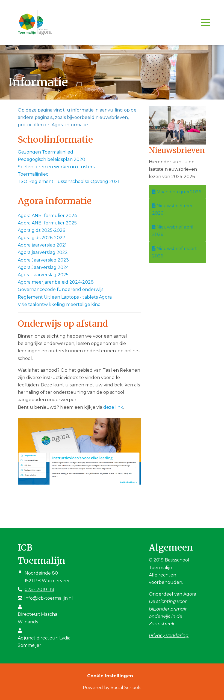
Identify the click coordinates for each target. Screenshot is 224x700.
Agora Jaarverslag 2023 (43, 260)
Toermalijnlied (33, 174)
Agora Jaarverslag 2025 (43, 274)
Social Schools (126, 687)
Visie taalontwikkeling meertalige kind (59, 304)
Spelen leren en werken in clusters (56, 166)
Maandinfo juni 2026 (178, 191)
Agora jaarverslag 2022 (43, 252)
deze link (113, 407)
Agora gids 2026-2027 (41, 237)
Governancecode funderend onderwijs (60, 289)
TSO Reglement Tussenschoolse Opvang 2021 (68, 181)
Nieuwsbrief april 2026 (172, 230)
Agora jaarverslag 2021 (42, 245)
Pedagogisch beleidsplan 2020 (51, 159)
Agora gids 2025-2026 (41, 230)
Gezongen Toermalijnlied (45, 152)
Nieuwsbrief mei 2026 (172, 209)
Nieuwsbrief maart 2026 (174, 252)
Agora (189, 594)
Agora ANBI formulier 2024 (47, 215)
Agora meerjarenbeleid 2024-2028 (56, 282)
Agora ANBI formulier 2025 (47, 223)
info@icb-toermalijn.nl (49, 598)
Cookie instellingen (110, 675)
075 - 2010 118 (39, 589)
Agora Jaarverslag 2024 (43, 267)
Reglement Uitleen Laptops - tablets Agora (65, 297)
